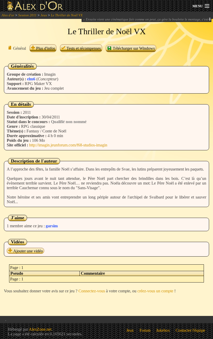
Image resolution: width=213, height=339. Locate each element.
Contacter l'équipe (190, 330)
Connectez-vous (91, 291)
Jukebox (163, 330)
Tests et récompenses (83, 48)
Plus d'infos (45, 48)
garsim (52, 226)
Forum (144, 330)
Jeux (44, 15)
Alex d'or (8, 15)
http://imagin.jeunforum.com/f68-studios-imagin (68, 145)
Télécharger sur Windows (133, 48)
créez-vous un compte (155, 291)
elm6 (31, 79)
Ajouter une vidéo (27, 251)
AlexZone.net (40, 329)
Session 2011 (27, 15)
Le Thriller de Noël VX (67, 15)
